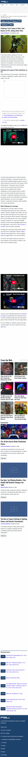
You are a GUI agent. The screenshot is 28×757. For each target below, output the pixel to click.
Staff (3, 748)
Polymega (14, 21)
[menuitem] (2, 4)
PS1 (20, 21)
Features (22, 5)
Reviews (4, 755)
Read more (3, 458)
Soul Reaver (4, 25)
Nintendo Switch (10, 685)
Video (11, 25)
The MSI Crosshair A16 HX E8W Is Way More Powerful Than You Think (7, 397)
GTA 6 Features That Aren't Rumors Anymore (21, 377)
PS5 (7, 5)
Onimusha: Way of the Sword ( (14, 670)
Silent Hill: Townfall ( (11, 693)
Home (2, 5)
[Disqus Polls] (14, 557)
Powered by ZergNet (23, 360)
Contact (4, 742)
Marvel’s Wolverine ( (11, 678)
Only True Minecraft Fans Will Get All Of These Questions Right (20, 417)
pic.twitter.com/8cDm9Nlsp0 (9, 117)
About (3, 745)
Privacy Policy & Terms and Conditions (12, 736)
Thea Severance (5, 33)
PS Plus (12, 5)
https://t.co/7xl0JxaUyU (16, 115)
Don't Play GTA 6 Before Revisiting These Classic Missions (7, 417)
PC (22, 655)
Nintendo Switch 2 (17, 662)
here (4, 327)
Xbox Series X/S (10, 657)
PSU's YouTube (6, 730)
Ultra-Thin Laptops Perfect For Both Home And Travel (20, 397)
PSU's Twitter (6, 733)
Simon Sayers (4, 487)
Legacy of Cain (5, 21)
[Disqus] (14, 593)
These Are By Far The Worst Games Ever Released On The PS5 (6, 378)
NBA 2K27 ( (9, 662)
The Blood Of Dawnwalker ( (13, 655)
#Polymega (7, 115)
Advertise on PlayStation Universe (11, 739)
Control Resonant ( (11, 699)
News (17, 5)
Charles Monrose (5, 446)
